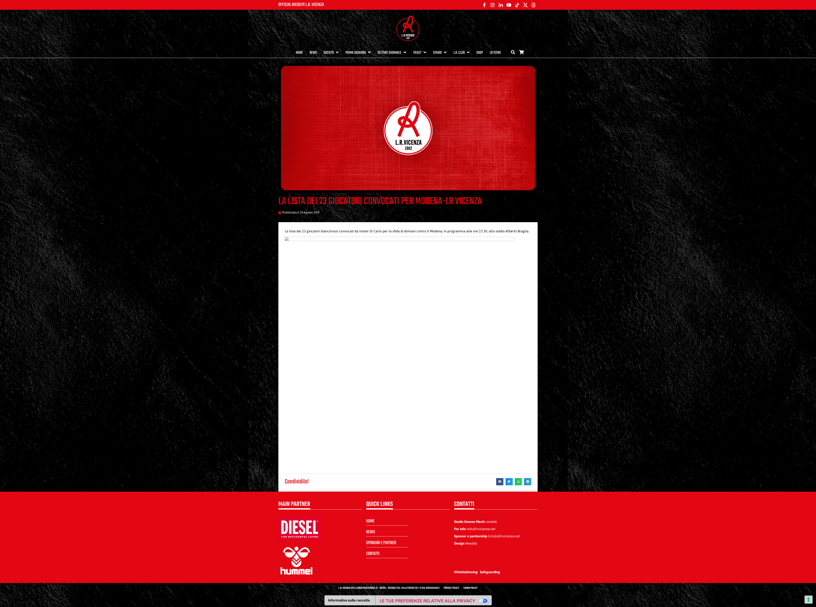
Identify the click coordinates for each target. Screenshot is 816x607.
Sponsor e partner (381, 542)
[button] (499, 481)
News (313, 53)
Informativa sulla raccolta (349, 600)
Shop (479, 53)
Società (329, 53)
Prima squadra (356, 53)
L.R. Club (459, 53)
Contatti (373, 553)
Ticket (417, 53)
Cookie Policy (470, 588)
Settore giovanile (389, 53)
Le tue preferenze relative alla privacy (427, 600)
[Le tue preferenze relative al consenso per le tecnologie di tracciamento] (809, 600)
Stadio (437, 53)
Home (299, 53)
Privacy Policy (451, 588)
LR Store (495, 53)
